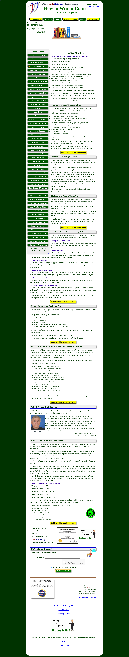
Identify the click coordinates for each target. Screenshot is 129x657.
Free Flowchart (64, 610)
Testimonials (36, 19)
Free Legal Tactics (63, 614)
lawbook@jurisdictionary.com (87, 597)
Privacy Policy (64, 645)
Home (82, 19)
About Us (48, 19)
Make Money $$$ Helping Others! (64, 606)
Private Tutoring (70, 19)
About (64, 641)
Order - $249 (93, 19)
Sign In (58, 19)
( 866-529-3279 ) (93, 6)
